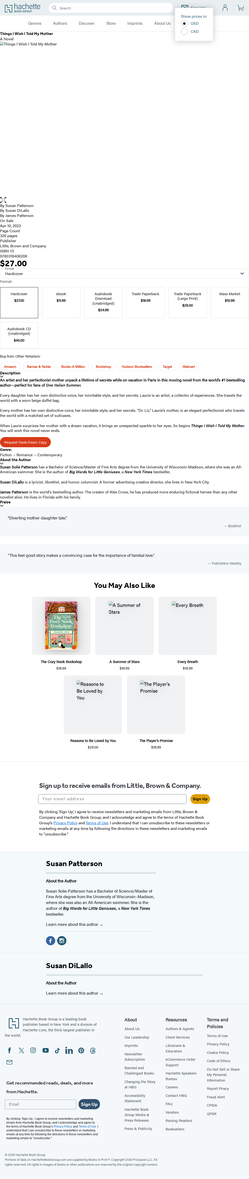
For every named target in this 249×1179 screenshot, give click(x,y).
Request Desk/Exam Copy (25, 442)
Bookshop (103, 366)
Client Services (178, 1037)
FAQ (169, 1103)
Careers (172, 1086)
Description (10, 373)
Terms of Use (217, 1035)
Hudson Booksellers (137, 366)
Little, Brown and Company (23, 246)
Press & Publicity (138, 1128)
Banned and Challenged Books (139, 1070)
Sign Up (200, 799)
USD (195, 23)
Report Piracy (218, 1088)
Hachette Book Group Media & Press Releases (136, 1115)
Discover (87, 23)
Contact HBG (176, 1095)
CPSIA (212, 1105)
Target (167, 366)
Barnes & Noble (39, 366)
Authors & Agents (180, 1028)
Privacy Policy (218, 1043)
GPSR (211, 1113)
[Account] (225, 8)
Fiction (6, 454)
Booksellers (175, 1128)
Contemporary (49, 454)
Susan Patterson (19, 205)
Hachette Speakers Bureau (181, 1075)
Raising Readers (179, 1120)
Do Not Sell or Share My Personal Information (223, 1075)
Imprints (134, 23)
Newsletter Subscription (134, 1056)
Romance (25, 454)
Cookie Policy (218, 1052)
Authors (60, 23)
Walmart (189, 366)
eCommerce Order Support (181, 1062)
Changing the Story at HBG (139, 1084)
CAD (195, 31)
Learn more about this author (72, 924)
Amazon (10, 366)
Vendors (172, 1112)
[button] (124, 200)
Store (111, 23)
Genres (34, 23)
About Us (162, 23)
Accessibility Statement (134, 1098)
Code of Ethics (218, 1060)
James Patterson (19, 215)
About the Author (15, 459)
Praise (5, 502)
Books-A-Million (73, 366)
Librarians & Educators (175, 1048)
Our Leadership (136, 1037)
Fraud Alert (216, 1096)
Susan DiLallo (69, 965)
